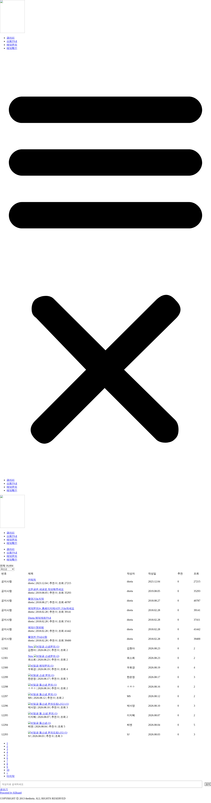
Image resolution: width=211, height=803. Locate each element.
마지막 (11, 776)
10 (8, 770)
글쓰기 (4, 789)
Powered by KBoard (11, 792)
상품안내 (12, 41)
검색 (208, 784)
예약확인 (12, 48)
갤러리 (11, 37)
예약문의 (12, 44)
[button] (105, 264)
